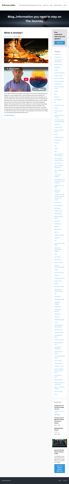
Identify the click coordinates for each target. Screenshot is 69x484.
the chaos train (58, 329)
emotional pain (58, 140)
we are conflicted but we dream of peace (58, 370)
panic (55, 254)
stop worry (57, 317)
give (55, 145)
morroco (56, 232)
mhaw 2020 (57, 221)
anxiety (56, 70)
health (56, 148)
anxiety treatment (59, 78)
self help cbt (57, 296)
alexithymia (57, 67)
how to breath (58, 163)
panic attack (57, 257)
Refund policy (58, 5)
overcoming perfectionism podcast (57, 249)
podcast (56, 270)
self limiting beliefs (59, 299)
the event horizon (59, 340)
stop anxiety (57, 314)
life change (57, 208)
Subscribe (60, 42)
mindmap (56, 226)
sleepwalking (57, 306)
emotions (56, 143)
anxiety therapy (58, 75)
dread (55, 134)
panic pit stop (57, 259)
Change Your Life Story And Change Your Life (59, 407)
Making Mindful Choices (58, 429)
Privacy (65, 480)
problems (56, 275)
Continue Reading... (9, 115)
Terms (59, 480)
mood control (57, 229)
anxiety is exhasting (59, 73)
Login (64, 5)
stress (55, 322)
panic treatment (58, 262)
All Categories (57, 54)
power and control (59, 272)
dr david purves (58, 127)
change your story (59, 105)
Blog (51, 5)
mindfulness (57, 224)
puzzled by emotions (59, 278)
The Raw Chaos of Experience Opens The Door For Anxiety (59, 420)
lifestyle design (58, 211)
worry (55, 394)
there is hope (58, 360)
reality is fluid (57, 281)
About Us (45, 5)
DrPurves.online (8, 5)
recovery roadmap (59, 286)
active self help (58, 64)
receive (56, 283)
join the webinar (58, 205)
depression (57, 124)
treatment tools (58, 366)
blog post (56, 97)
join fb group (57, 202)
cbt (55, 102)
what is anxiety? (8, 36)
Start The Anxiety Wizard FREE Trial (59, 468)
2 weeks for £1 (58, 57)
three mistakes (58, 363)
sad (55, 294)
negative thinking (59, 235)
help (55, 151)
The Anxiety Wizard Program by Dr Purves (30, 5)
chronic (56, 108)
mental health (58, 213)
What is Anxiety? (13, 33)
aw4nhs (56, 91)
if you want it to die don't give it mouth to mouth (59, 181)
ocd (55, 240)
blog (55, 94)
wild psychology (58, 391)
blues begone (57, 99)
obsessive (56, 238)
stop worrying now (59, 319)
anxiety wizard (58, 84)
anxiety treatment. (59, 81)
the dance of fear (59, 332)
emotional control (59, 137)
